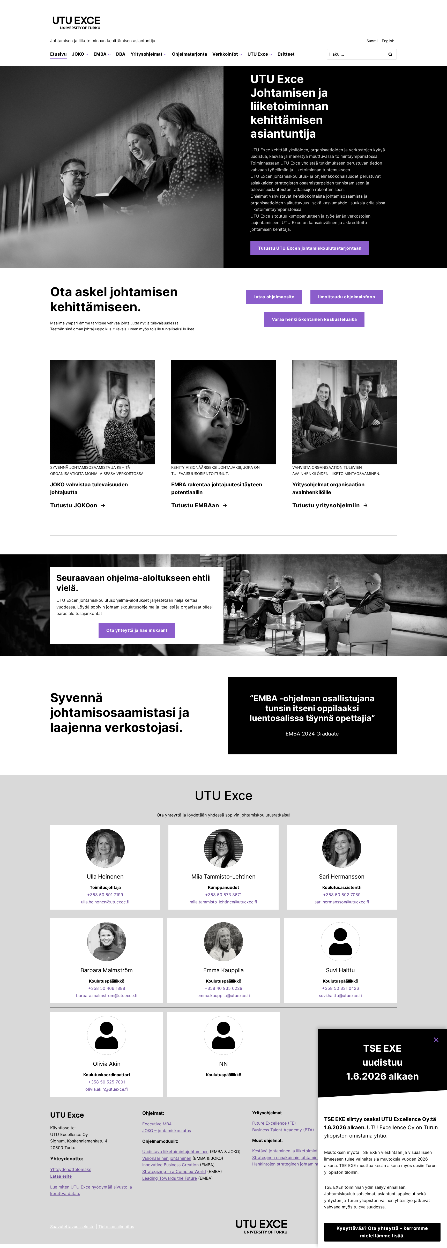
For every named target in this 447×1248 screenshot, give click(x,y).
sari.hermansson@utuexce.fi (342, 901)
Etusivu (58, 54)
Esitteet (286, 54)
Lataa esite (61, 1176)
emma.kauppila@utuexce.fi (223, 995)
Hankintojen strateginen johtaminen (287, 1164)
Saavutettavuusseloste (72, 1226)
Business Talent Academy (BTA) (283, 1129)
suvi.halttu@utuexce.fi (340, 995)
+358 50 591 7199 (105, 894)
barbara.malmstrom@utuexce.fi (106, 995)
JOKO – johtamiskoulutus (166, 1130)
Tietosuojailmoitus (116, 1226)
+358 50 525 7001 (106, 1081)
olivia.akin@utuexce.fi (106, 1089)
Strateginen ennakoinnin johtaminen (287, 1157)
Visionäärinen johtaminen (166, 1158)
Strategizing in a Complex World (174, 1171)
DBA (120, 54)
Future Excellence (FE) (274, 1123)
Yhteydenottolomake (70, 1169)
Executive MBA (157, 1123)
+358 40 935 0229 (223, 988)
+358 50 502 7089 (342, 894)
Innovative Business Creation (170, 1164)
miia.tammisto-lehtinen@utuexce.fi (223, 901)
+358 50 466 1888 (106, 988)
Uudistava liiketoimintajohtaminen (175, 1151)
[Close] (438, 1037)
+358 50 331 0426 (340, 988)
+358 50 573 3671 (223, 894)
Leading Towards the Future (169, 1178)
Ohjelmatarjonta (189, 54)
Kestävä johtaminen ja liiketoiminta (286, 1150)
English (388, 41)
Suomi (372, 41)
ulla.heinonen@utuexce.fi (105, 901)
